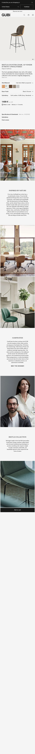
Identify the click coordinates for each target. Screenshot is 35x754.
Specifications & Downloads (10, 114)
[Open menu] (33, 15)
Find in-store (5, 120)
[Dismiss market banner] (32, 2)
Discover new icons (17, 11)
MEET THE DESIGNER (17, 366)
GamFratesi (8, 68)
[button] (28, 15)
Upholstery (5, 117)
